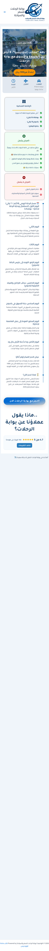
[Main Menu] (4, 12)
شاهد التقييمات (24, 445)
